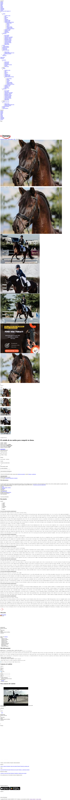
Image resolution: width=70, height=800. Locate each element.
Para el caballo (7, 35)
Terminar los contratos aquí (24, 766)
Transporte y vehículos (8, 37)
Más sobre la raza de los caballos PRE (39, 484)
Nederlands (2, 8)
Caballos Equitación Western (9, 22)
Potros (6, 18)
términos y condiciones (32, 474)
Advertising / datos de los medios (11, 766)
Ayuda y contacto (3, 766)
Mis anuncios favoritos (8, 64)
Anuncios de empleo (8, 40)
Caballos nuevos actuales (22, 773)
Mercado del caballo (3, 139)
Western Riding (9, 78)
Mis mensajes (7, 63)
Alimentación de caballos (9, 92)
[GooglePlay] (15, 789)
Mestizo (9, 487)
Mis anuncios (7, 62)
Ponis (5, 16)
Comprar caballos (32, 799)
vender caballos (38, 799)
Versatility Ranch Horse (10, 28)
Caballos (3, 13)
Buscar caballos (10, 139)
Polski (1, 5)
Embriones (6, 17)
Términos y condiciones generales (23, 769)
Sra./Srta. (2, 671)
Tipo (1, 487)
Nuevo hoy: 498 (3, 11)
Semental (3, 488)
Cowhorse (8, 24)
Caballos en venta (7, 15)
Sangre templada (4, 487)
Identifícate (2, 58)
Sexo (1, 488)
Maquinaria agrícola (8, 38)
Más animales (7, 43)
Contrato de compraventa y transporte (11, 478)
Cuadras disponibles (8, 41)
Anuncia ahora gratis (5, 101)
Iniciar (4, 55)
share (2, 712)
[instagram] (5, 795)
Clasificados (4, 33)
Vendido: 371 (8, 11)
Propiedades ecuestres (8, 39)
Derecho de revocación (14, 769)
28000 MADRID (3, 614)
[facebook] (2, 795)
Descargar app (4, 48)
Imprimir (2, 680)
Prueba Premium (5, 46)
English (1, 6)
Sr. (1, 672)
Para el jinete (7, 91)
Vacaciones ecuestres (8, 42)
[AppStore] (5, 789)
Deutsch (1, 1)
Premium (18, 766)
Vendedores (6, 31)
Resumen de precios (5, 47)
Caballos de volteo (8, 29)
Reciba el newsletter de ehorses (6, 678)
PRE (14, 139)
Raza (1, 486)
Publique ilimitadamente (9, 52)
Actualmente (2, 490)
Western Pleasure (9, 26)
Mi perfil (6, 65)
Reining (8, 79)
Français (1, 10)
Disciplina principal (3, 492)
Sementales (6, 19)
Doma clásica (9, 492)
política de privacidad (21, 474)
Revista (3, 45)
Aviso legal (2, 769)
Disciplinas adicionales (4, 493)
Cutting (8, 25)
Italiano (1, 4)
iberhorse (6, 636)
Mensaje (2, 708)
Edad (1, 489)
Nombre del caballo (3, 485)
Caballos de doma (7, 20)
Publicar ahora (7, 32)
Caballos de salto (7, 21)
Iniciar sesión (7, 66)
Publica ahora (2, 57)
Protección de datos (7, 769)
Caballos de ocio (7, 30)
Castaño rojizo (4, 491)
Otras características (3, 494)
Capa (1, 491)
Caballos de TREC (10, 27)
